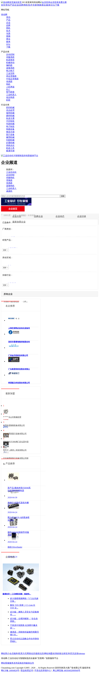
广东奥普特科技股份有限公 (19, 369)
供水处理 (10, 110)
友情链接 (57, 653)
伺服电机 (10, 177)
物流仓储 (10, 132)
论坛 (53, 5)
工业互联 (10, 73)
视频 (39, 5)
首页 (3, 5)
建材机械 (10, 116)
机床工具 (10, 148)
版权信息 (40, 653)
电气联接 (10, 92)
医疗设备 (10, 134)
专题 (35, 5)
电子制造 (10, 126)
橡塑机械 (10, 137)
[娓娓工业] (16, 205)
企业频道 (22, 215)
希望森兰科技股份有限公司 (19, 383)
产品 (12, 5)
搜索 (62, 196)
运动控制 (10, 54)
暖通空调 (10, 151)
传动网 (4, 14)
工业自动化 (11, 172)
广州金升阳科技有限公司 (18, 355)
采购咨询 (22, 663)
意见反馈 (74, 653)
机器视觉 (10, 60)
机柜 (8, 100)
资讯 (8, 5)
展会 (44, 5)
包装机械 (10, 124)
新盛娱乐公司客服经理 (12, 417)
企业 (17, 5)
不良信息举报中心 (42, 670)
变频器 (9, 180)
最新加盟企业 (19, 222)
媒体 (48, 5)
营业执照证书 (27, 670)
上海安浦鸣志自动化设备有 (19, 328)
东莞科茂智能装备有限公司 (14, 425)
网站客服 (5, 663)
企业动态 (60, 216)
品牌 (21, 5)
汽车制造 (10, 121)
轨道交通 (10, 118)
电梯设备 (10, 129)
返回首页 (17, 2)
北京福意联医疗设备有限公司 (15, 434)
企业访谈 (81, 216)
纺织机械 (10, 107)
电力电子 (10, 71)
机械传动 (10, 62)
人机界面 (10, 87)
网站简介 (5, 653)
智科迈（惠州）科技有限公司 (15, 450)
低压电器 (10, 97)
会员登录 (54, 2)
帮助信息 (31, 653)
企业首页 (13, 208)
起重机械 (10, 143)
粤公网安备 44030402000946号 (66, 670)
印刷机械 (10, 140)
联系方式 (22, 653)
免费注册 (62, 2)
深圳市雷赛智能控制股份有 (19, 342)
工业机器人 (11, 95)
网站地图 (48, 653)
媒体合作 (30, 663)
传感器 (9, 81)
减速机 (9, 191)
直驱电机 (10, 186)
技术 (30, 5)
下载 (57, 5)
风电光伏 (10, 145)
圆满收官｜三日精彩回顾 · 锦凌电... (17, 594)
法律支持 (65, 653)
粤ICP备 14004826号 (10, 670)
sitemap (82, 653)
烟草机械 (10, 113)
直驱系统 (10, 68)
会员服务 (14, 653)
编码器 (9, 65)
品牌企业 (38, 216)
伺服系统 (10, 57)
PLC (8, 89)
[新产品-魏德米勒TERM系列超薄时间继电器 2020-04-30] (26, 478)
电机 (8, 84)
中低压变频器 (12, 79)
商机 (26, 5)
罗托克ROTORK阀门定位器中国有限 (15, 444)
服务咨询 (13, 663)
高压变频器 (11, 76)
